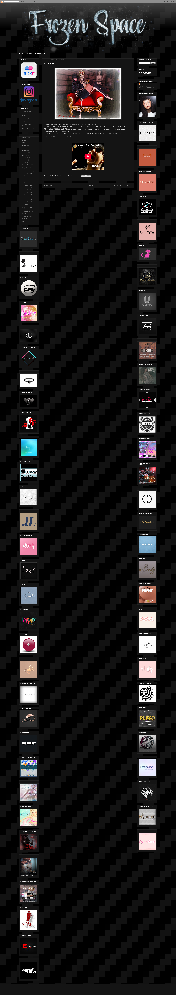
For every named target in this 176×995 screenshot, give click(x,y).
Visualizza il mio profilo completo (146, 87)
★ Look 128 (28, 178)
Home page (88, 185)
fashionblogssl (27, 128)
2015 (24, 221)
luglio (27, 213)
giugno (27, 216)
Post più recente (53, 185)
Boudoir (56, 133)
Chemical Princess (59, 123)
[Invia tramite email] (82, 176)
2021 (24, 150)
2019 (24, 155)
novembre (28, 167)
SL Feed (23, 121)
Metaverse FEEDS (27, 118)
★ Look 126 (28, 182)
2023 (24, 145)
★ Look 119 (28, 199)
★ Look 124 (28, 187)
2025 (24, 140)
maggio (27, 218)
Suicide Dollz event (78, 124)
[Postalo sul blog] (84, 176)
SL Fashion (145, 84)
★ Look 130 (28, 173)
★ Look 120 (28, 197)
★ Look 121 (28, 194)
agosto (27, 211)
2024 (24, 142)
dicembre (28, 164)
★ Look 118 (28, 201)
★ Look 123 (28, 189)
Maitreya (53, 135)
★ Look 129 (28, 175)
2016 (24, 162)
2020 (24, 152)
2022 (24, 147)
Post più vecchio (123, 185)
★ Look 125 (28, 185)
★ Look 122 (28, 192)
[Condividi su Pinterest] (90, 176)
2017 (24, 160)
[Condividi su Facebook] (88, 176)
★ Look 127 (28, 180)
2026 (24, 137)
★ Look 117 (28, 204)
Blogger (110, 991)
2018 (24, 157)
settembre (28, 207)
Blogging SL (25, 111)
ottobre (27, 171)
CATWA (52, 136)
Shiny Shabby (52, 128)
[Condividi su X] (86, 176)
